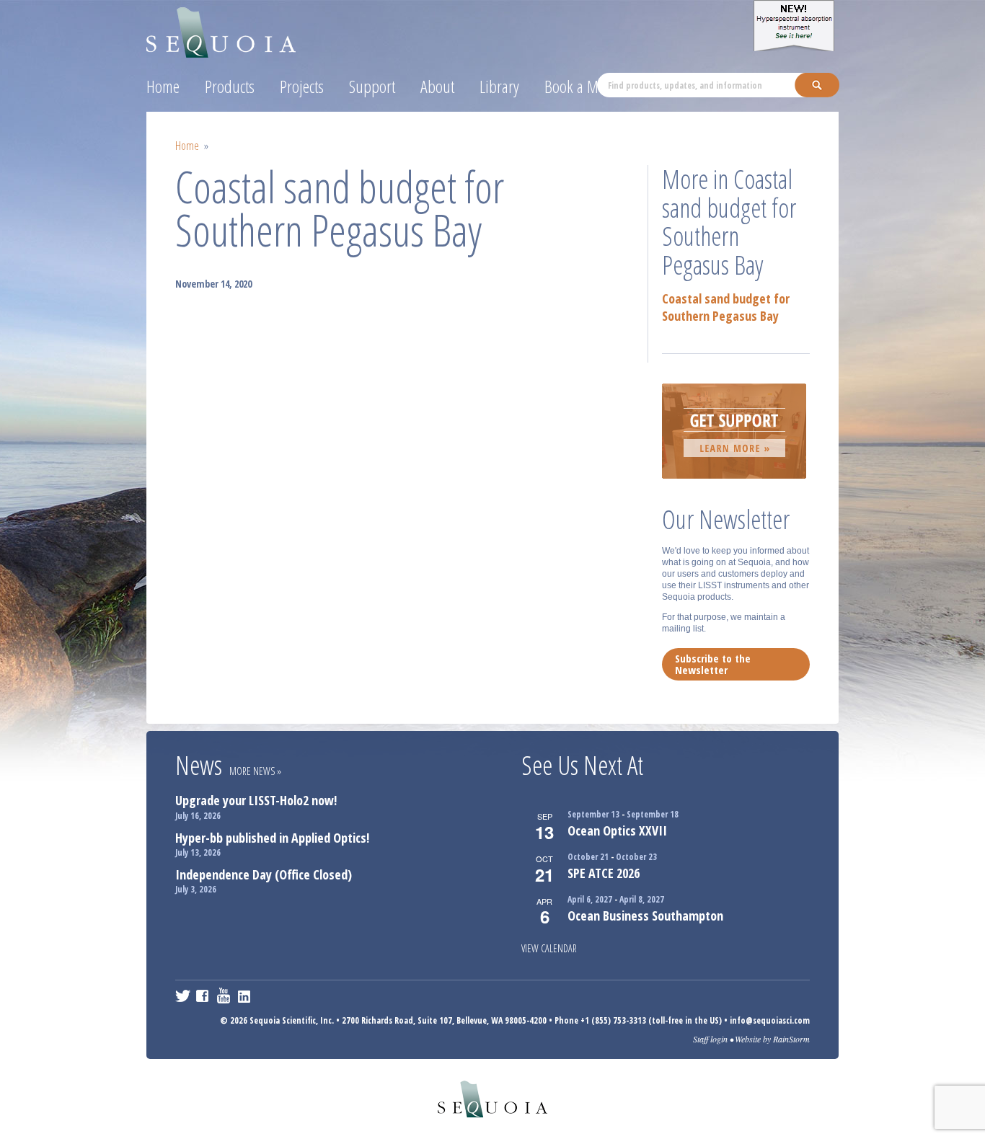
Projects (302, 86)
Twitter (182, 995)
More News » (255, 771)
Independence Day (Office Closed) (263, 874)
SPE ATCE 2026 (603, 873)
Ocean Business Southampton (645, 915)
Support (372, 86)
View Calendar (549, 948)
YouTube (224, 995)
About (437, 86)
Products (230, 86)
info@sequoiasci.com (770, 1020)
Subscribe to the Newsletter (713, 664)
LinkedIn (245, 995)
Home (163, 86)
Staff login (710, 1039)
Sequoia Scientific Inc (221, 30)
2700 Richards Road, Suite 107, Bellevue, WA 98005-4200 (444, 1020)
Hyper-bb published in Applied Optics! (272, 837)
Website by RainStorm (772, 1039)
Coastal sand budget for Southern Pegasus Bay (726, 307)
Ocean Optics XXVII (617, 830)
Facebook (203, 995)
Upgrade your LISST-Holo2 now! (256, 800)
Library (499, 86)
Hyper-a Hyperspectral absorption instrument (796, 25)
